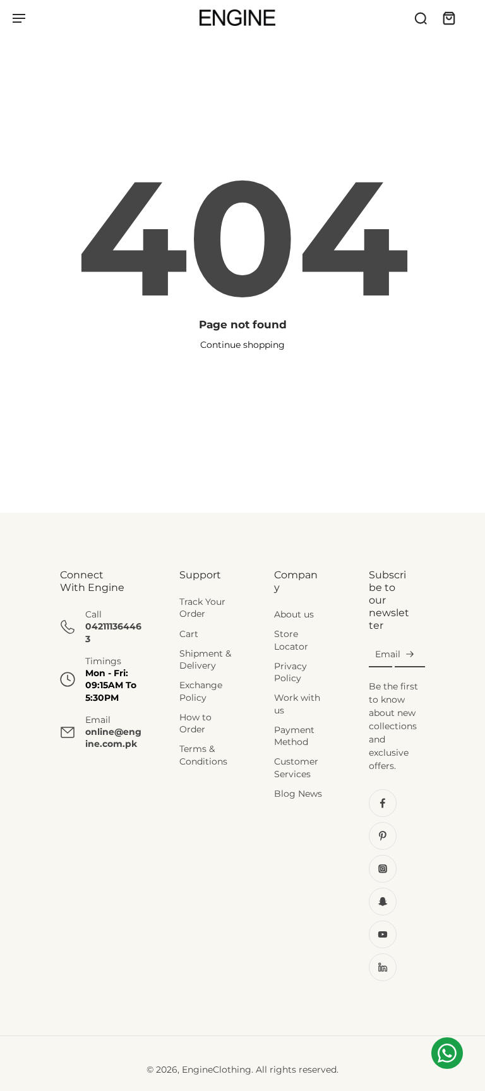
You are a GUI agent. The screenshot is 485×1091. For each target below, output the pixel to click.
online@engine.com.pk (113, 737)
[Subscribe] (410, 654)
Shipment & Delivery (205, 659)
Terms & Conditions (203, 755)
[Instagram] (383, 869)
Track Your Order (202, 607)
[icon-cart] (448, 17)
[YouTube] (383, 934)
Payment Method (294, 736)
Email (387, 654)
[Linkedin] (383, 967)
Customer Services (296, 768)
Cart (188, 634)
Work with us (297, 704)
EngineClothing (216, 1069)
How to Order (195, 723)
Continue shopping (242, 344)
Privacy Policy (290, 672)
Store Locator (291, 640)
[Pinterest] (383, 836)
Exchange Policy (200, 691)
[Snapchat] (383, 901)
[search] (420, 17)
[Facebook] (383, 803)
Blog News (298, 793)
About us (294, 614)
